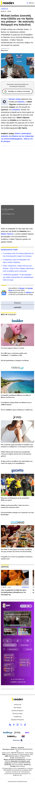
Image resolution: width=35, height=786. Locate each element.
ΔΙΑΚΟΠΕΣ (18, 307)
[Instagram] (17, 725)
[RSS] (10, 725)
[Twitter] (21, 725)
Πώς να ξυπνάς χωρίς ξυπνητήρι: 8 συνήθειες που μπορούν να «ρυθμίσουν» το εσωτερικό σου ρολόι (17, 445)
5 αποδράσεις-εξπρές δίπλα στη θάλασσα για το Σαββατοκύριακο (16, 403)
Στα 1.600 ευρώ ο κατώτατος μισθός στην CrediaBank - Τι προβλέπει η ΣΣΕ (14, 354)
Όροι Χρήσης (17, 707)
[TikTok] (25, 725)
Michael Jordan (15, 99)
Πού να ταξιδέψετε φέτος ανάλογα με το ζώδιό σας (17, 409)
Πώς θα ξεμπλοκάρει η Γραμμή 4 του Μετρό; (15, 360)
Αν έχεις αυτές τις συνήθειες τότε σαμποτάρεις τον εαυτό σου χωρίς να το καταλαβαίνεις (17, 462)
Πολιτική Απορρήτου (18, 710)
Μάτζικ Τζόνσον (7, 234)
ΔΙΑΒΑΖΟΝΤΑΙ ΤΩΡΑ (9, 250)
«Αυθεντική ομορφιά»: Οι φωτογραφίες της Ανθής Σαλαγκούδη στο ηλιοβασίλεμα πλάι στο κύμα (18, 277)
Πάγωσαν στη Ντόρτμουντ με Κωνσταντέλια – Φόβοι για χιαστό (15, 499)
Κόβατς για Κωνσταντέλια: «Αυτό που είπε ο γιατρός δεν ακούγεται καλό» (15, 506)
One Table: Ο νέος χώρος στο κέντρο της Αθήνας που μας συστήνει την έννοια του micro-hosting (16, 550)
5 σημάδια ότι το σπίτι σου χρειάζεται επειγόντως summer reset (16, 558)
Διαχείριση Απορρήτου (17, 719)
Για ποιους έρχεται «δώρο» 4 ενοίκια (12, 348)
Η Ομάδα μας (17, 716)
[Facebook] (14, 725)
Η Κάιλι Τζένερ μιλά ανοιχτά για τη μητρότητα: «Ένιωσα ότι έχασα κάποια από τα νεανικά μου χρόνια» (16, 454)
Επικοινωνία (17, 704)
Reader (22, 288)
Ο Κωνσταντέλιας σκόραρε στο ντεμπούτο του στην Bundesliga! (17, 513)
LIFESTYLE (4, 9)
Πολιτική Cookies (17, 713)
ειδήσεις (29, 292)
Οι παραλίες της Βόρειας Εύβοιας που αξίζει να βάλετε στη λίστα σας (16, 396)
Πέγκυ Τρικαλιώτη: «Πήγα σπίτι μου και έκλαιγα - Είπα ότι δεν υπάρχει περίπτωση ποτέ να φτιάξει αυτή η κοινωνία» (18, 268)
